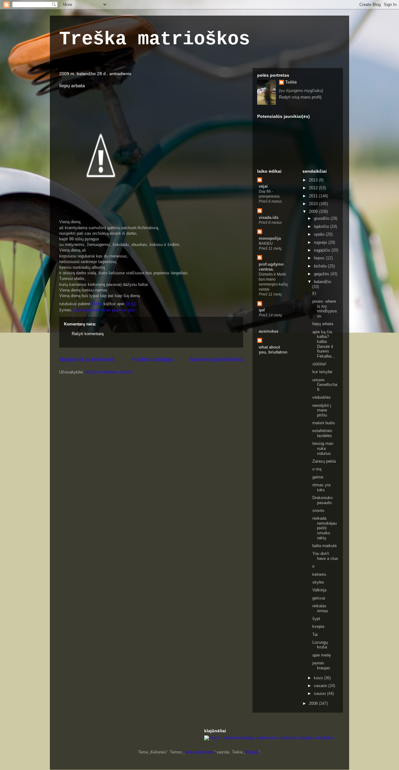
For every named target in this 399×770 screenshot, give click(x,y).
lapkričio (322, 226)
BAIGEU (266, 243)
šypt (316, 618)
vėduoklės (321, 397)
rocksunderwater (199, 752)
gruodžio (322, 218)
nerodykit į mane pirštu (321, 410)
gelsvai (318, 598)
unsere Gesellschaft (324, 385)
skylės (318, 582)
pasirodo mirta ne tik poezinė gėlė (104, 310)
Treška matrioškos (154, 39)
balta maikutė (324, 545)
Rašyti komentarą (87, 333)
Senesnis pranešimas (216, 359)
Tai (315, 634)
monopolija (270, 238)
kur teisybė (322, 371)
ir (313, 566)
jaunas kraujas (321, 665)
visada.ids (268, 217)
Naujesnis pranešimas (86, 359)
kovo (319, 678)
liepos (320, 258)
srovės (318, 510)
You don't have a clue (325, 556)
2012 (314, 187)
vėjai (263, 186)
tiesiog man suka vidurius (322, 448)
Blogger (252, 752)
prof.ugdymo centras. (271, 267)
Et (314, 293)
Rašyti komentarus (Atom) (108, 372)
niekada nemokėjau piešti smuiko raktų (324, 528)
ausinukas (268, 331)
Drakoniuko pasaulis (322, 500)
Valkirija (319, 590)
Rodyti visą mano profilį (300, 97)
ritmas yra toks (321, 487)
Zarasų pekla (324, 461)
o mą (316, 469)
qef (262, 310)
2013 (314, 180)
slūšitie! (319, 364)
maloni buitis (323, 423)
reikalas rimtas (320, 608)
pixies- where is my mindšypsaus (324, 308)
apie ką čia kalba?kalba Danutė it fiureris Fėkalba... (323, 344)
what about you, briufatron (273, 349)
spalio (320, 234)
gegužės (322, 274)
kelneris (319, 574)
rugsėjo (321, 242)
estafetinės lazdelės (322, 433)
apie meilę (321, 655)
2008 (314, 703)
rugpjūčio (322, 250)
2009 (314, 211)
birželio (321, 266)
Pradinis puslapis (152, 359)
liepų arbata (322, 323)
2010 (314, 203)
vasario (321, 685)
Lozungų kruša (320, 645)
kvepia (318, 626)
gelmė (317, 477)
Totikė (291, 82)
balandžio (322, 281)
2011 (314, 196)
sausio (320, 693)
